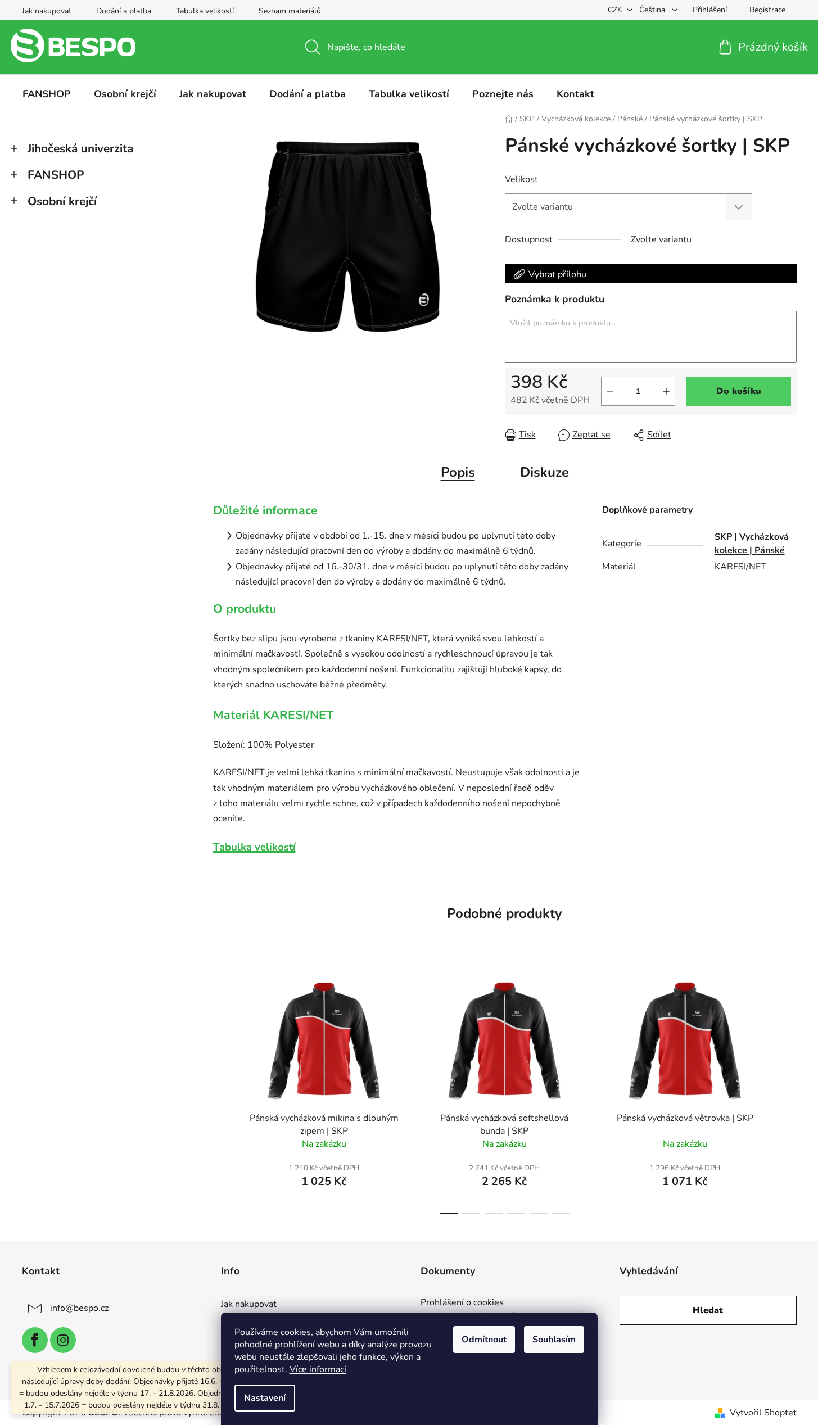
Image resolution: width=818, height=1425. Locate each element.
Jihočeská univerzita (80, 148)
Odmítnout (484, 1339)
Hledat (708, 1310)
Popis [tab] (458, 472)
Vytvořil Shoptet (763, 1412)
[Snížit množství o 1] (610, 391)
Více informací (318, 1369)
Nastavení (265, 1398)
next (788, 1093)
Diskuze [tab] (544, 472)
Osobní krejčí (62, 201)
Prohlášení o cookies (462, 1303)
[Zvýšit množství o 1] (666, 391)
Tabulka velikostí (205, 11)
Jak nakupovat (46, 11)
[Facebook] (35, 1340)
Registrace (767, 9)
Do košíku (738, 391)
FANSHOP (56, 175)
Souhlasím (554, 1339)
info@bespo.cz (79, 1308)
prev (222, 1093)
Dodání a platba (123, 11)
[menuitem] (46, 94)
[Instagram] (63, 1340)
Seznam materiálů (290, 11)
